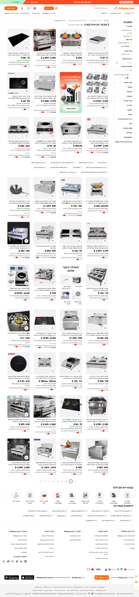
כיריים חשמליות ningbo (78, 511)
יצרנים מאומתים (75, 536)
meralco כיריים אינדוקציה (67, 172)
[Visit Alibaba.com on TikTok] (4, 561)
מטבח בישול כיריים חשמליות (37, 511)
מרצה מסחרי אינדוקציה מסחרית (120, 516)
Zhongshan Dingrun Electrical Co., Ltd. (18, 107)
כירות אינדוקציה (125, 520)
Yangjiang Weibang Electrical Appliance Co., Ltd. (18, 388)
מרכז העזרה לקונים (48, 536)
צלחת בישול (101, 162)
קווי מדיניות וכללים (102, 558)
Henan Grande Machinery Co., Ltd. (71, 62)
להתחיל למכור (22, 540)
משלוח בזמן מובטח (101, 544)
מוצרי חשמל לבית (95, 20)
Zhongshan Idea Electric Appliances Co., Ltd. (45, 345)
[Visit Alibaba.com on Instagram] (12, 561)
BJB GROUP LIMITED (22, 298)
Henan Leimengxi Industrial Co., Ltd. (18, 215)
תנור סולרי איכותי (39, 167)
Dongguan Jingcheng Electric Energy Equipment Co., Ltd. (45, 65)
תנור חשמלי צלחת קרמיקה (58, 167)
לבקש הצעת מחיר (75, 540)
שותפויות (24, 552)
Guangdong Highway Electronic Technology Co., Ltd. (71, 386)
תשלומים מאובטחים (101, 536)
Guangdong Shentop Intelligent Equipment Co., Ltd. (97, 105)
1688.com (47, 587)
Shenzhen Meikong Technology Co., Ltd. (45, 210)
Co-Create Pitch (129, 540)
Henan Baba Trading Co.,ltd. (73, 213)
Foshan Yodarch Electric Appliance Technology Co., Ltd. (97, 210)
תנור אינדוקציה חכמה (58, 511)
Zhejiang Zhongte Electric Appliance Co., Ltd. (18, 344)
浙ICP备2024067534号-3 (124, 594)
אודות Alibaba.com (128, 531)
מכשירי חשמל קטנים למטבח (77, 20)
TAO (86, 587)
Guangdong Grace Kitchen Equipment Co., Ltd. (97, 150)
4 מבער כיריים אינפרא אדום (100, 511)
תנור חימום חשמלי (45, 516)
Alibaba (106, 20)
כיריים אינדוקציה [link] (59, 20)
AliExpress (38, 587)
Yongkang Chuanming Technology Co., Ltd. (97, 342)
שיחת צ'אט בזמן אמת (47, 540)
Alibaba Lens (122, 577)
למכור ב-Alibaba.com (20, 536)
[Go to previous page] (75, 481)
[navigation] (122, 251)
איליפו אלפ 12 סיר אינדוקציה (95, 516)
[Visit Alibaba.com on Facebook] (25, 561)
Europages (101, 587)
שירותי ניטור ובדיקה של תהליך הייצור (98, 553)
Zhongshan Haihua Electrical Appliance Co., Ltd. (45, 298)
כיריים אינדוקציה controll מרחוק (95, 167)
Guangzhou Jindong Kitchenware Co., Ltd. (97, 388)
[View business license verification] (89, 594)
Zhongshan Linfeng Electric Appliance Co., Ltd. (18, 64)
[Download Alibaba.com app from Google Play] (11, 577)
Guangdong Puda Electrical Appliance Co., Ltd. (18, 155)
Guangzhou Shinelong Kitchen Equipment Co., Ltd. (45, 255)
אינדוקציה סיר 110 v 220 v (122, 511)
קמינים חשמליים (28, 516)
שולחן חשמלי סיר (76, 516)
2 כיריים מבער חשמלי (37, 162)
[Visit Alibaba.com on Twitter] (17, 561)
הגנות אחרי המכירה (101, 548)
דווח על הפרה (49, 556)
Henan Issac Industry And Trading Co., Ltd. (71, 342)
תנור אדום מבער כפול (85, 162)
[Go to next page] (40, 481)
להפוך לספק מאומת (20, 548)
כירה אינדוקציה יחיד (108, 520)
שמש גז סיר (76, 167)
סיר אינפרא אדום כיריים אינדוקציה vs (61, 162)
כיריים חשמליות (91, 520)
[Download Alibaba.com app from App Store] (27, 577)
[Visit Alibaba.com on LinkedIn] (21, 561)
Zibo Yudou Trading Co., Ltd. (99, 298)
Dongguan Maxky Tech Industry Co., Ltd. (18, 255)
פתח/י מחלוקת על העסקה (45, 544)
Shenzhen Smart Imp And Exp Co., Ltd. (97, 429)
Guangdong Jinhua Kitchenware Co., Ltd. (71, 150)
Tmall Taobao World (58, 587)
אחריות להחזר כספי (101, 540)
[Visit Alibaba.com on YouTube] (8, 561)
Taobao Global (78, 587)
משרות (132, 548)
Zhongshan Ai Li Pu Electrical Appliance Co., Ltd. (71, 257)
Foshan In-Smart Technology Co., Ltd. (45, 155)
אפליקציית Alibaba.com (44, 577)
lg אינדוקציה (60, 516)
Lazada (69, 587)
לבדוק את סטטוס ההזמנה (19, 544)
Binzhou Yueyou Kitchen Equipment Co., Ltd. (45, 387)
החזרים (51, 548)
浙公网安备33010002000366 (105, 594)
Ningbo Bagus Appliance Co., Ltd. (45, 110)
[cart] (28, 8)
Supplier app (76, 577)
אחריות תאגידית (129, 544)
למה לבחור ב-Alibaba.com (126, 536)
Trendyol (93, 587)
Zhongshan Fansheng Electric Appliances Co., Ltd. (97, 62)
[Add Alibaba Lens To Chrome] (101, 577)
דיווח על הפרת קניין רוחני (46, 552)
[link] (136, 576)
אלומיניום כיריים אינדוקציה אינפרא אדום (93, 172)
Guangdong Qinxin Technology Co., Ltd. (97, 255)
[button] (56, 8)
